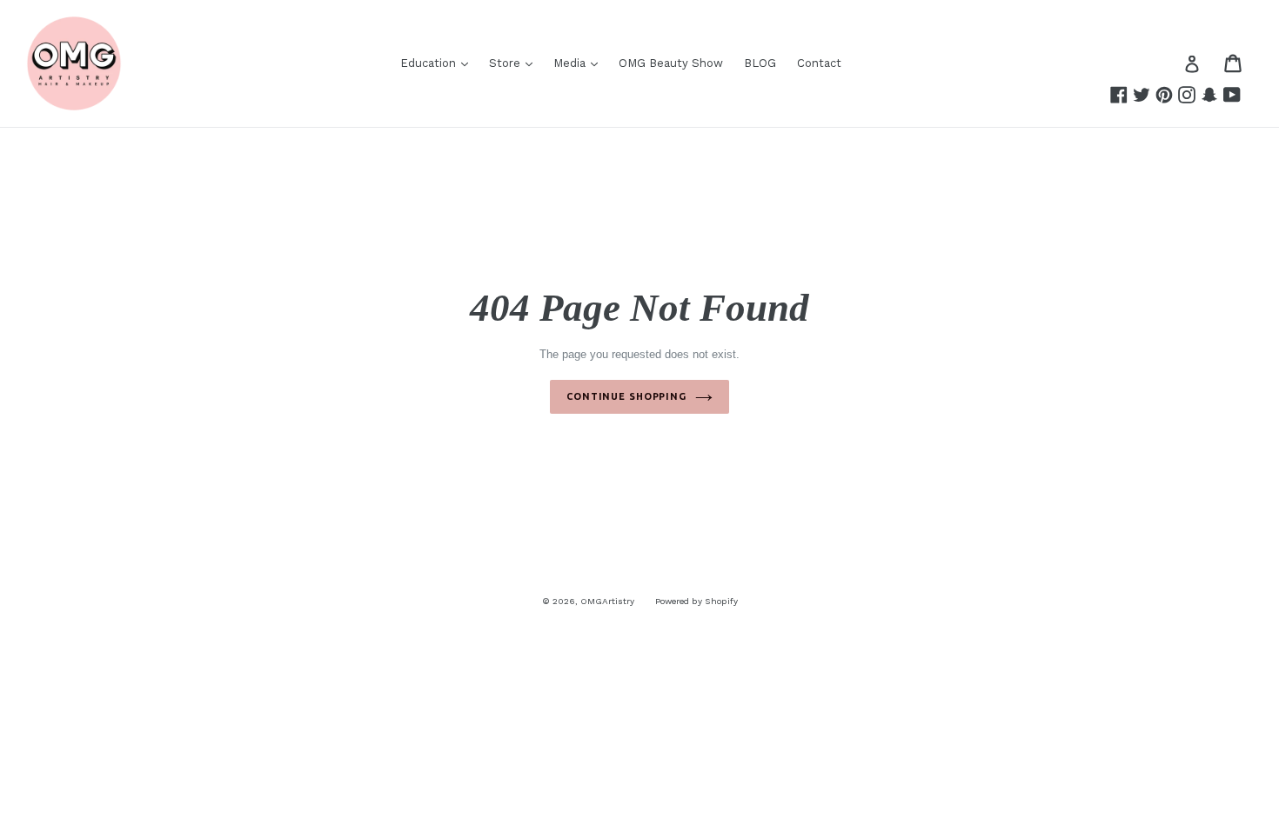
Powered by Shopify (696, 601)
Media (571, 63)
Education (429, 63)
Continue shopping (626, 396)
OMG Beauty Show (671, 63)
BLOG (760, 63)
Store (506, 63)
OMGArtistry (607, 601)
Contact (819, 63)
